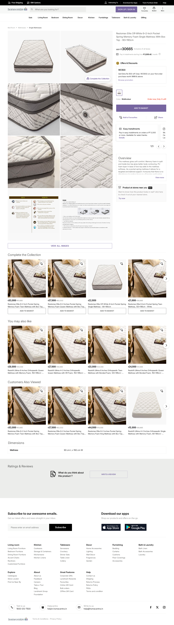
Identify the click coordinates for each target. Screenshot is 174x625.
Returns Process (93, 582)
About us (37, 576)
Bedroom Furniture (15, 551)
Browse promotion (125, 80)
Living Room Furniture (16, 548)
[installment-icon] (118, 54)
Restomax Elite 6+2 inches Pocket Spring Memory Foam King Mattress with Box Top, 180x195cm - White (105, 432)
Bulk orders (64, 588)
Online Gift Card (66, 585)
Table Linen (65, 558)
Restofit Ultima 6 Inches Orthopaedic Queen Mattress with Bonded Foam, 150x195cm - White (146, 371)
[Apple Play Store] (111, 527)
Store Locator (13, 579)
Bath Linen (143, 548)
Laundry (142, 554)
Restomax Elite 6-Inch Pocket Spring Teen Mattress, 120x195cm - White (145, 305)
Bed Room (11, 28)
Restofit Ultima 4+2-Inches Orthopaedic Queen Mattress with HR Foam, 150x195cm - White (66, 371)
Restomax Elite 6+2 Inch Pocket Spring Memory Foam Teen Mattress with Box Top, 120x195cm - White (25, 305)
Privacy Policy (55, 619)
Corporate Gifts (66, 576)
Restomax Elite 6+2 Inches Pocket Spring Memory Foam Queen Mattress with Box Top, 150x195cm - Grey (66, 305)
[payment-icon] (164, 129)
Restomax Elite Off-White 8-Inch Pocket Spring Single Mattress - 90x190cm (107, 305)
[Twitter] (157, 607)
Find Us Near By (14, 582)
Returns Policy (92, 585)
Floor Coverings (118, 558)
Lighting (89, 551)
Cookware (38, 548)
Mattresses (22, 28)
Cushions (116, 554)
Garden (89, 561)
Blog (35, 588)
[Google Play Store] (136, 527)
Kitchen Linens (40, 558)
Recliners (11, 561)
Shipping (89, 579)
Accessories (117, 561)
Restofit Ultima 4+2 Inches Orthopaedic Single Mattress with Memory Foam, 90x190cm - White (147, 432)
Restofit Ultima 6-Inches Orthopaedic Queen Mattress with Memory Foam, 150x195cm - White (26, 371)
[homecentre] (18, 9)
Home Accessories (94, 548)
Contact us (90, 576)
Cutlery (63, 561)
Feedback (38, 579)
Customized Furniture (16, 564)
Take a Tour (39, 585)
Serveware (64, 548)
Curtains (115, 551)
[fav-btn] (41, 263)
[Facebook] (151, 607)
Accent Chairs (13, 558)
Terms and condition (94, 591)
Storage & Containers (42, 551)
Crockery (64, 551)
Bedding (115, 548)
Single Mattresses (35, 28)
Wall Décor (90, 554)
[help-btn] (160, 54)
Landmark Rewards (68, 579)
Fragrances (91, 558)
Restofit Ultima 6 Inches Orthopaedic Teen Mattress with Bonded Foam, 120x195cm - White (105, 371)
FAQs (88, 588)
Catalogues (12, 576)
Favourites (64, 582)
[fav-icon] (145, 8)
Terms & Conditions (40, 619)
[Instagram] (164, 607)
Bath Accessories (146, 551)
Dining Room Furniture (17, 554)
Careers (37, 582)
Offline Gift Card (66, 591)
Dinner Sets (65, 554)
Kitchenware (39, 554)
